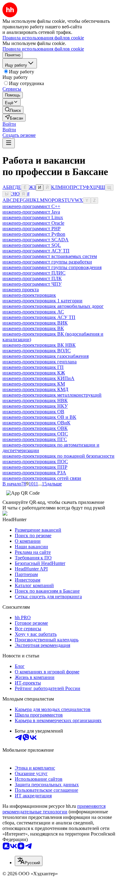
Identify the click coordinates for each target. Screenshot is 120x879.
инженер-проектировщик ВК (33, 328)
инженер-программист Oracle (33, 223)
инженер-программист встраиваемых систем (49, 256)
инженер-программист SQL (31, 245)
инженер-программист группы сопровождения (52, 267)
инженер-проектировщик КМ (33, 383)
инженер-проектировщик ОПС (35, 433)
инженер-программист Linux (32, 217)
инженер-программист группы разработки (47, 261)
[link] (12, 110)
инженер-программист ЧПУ (32, 284)
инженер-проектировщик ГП (33, 367)
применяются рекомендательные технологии (54, 808)
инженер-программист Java (31, 212)
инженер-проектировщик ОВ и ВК (39, 417)
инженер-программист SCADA (35, 239)
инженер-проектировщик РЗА (34, 472)
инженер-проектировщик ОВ (33, 411)
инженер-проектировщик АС (33, 311)
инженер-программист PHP (31, 228)
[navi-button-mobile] (8, 143)
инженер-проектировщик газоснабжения (45, 356)
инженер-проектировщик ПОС (35, 461)
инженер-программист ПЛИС (34, 273)
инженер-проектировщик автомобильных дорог (53, 306)
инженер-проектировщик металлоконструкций (52, 395)
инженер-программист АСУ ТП (36, 250)
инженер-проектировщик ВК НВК (39, 345)
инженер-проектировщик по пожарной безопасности (58, 456)
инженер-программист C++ (31, 206)
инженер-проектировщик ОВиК (36, 422)
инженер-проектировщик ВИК (35, 322)
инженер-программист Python (33, 234)
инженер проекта (20, 289)
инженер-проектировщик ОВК (35, 428)
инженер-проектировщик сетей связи (41, 478)
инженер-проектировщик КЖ (33, 372)
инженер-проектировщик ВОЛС (36, 350)
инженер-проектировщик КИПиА (38, 378)
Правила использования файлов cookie (43, 48)
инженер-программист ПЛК (32, 278)
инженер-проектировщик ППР (34, 467)
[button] (9, 124)
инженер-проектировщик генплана (39, 361)
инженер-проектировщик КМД (35, 389)
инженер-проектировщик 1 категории (42, 300)
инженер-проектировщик (29, 295)
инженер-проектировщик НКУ (35, 406)
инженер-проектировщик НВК (35, 400)
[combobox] (28, 861)
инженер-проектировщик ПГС (34, 439)
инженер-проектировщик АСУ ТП (38, 317)
